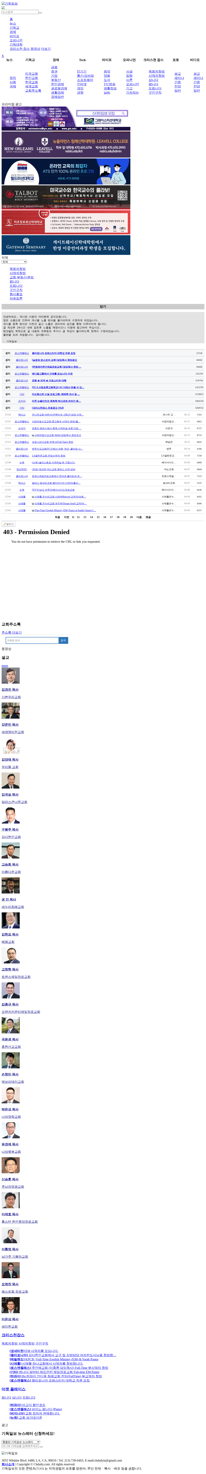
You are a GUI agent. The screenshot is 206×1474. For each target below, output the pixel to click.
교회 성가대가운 (26, 1417)
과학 (80, 92)
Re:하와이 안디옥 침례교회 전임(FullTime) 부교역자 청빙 (56, 1376)
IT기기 (82, 71)
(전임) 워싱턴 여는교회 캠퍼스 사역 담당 (53, 469)
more (5, 665)
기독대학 (16, 44)
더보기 (46, 48)
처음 (57, 517)
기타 (22, 394)
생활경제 (57, 92)
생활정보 (110, 88)
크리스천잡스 (13, 1335)
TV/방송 (109, 84)
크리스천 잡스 (20, 48)
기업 (54, 75)
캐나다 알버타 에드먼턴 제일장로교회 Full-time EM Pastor (54, 1372)
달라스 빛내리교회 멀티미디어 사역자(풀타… (56, 483)
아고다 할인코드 (27, 1405)
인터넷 (82, 84)
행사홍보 (16, 294)
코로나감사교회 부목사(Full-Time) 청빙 (52, 442)
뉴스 (13, 23)
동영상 (35, 48)
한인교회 (31, 78)
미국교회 (31, 73)
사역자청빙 (157, 75)
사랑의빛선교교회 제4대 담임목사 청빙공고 (58, 435)
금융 (54, 67)
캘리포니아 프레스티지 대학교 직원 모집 (50, 1380)
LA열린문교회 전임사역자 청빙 (48, 455)
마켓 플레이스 (14, 1389)
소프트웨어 (85, 80)
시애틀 (22, 496)
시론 (129, 80)
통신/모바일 (85, 75)
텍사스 (22, 414)
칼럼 (129, 75)
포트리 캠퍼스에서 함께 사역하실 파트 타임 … (56, 428)
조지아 (22, 401)
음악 (107, 71)
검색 (63, 640)
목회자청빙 (157, 71)
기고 (129, 88)
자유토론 (16, 298)
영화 (107, 75)
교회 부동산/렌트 (22, 277)
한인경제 (57, 84)
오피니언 (16, 40)
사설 (129, 71)
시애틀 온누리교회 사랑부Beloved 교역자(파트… (60, 496)
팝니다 (153, 84)
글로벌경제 (59, 88)
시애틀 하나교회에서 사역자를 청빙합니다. (46, 1363)
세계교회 (31, 86)
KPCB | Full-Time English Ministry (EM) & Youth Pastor (54, 1359)
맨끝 (148, 517)
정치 (13, 78)
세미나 (179, 78)
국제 (13, 86)
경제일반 (57, 96)
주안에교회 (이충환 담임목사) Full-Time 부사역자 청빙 (59, 1367)
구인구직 (155, 92)
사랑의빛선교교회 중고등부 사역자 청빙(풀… (56, 421)
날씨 (107, 92)
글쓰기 (9, 524)
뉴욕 (22, 462)
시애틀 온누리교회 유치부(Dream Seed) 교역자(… (61, 503)
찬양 (177, 86)
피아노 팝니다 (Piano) (36, 1409)
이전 (66, 517)
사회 (13, 82)
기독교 (14, 27)
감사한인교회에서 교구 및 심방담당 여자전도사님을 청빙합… (63, 1355)
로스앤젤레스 (22, 353)
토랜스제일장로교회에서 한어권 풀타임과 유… (57, 476)
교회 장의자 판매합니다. (35, 1413)
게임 (80, 88)
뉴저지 (22, 428)
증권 (54, 71)
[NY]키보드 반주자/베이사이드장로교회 (53, 489)
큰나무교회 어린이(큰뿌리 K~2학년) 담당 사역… (58, 414)
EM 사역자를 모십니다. (34, 1351)
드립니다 (155, 88)
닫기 (103, 306)
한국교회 (31, 82)
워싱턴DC (21, 469)
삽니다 (153, 80)
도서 (107, 80)
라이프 (14, 36)
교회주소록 (33, 90)
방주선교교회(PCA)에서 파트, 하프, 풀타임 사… (57, 448)
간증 (177, 82)
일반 (177, 90)
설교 (177, 73)
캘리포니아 (22, 360)
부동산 (56, 80)
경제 (13, 32)
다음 (139, 517)
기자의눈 (132, 92)
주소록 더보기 (12, 632)
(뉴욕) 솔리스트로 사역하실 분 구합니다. (53, 462)
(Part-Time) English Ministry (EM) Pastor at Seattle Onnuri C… (65, 510)
